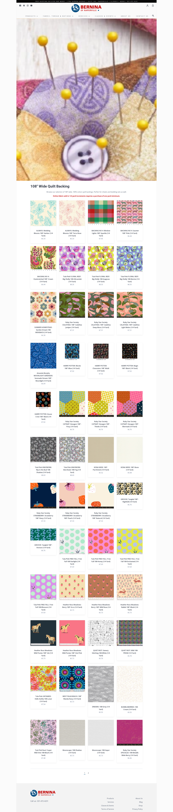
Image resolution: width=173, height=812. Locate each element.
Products (31, 16)
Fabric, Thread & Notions (57, 16)
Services (84, 16)
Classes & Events (105, 16)
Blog (141, 802)
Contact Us (142, 16)
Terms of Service (107, 809)
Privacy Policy (137, 809)
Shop (141, 806)
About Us (126, 16)
